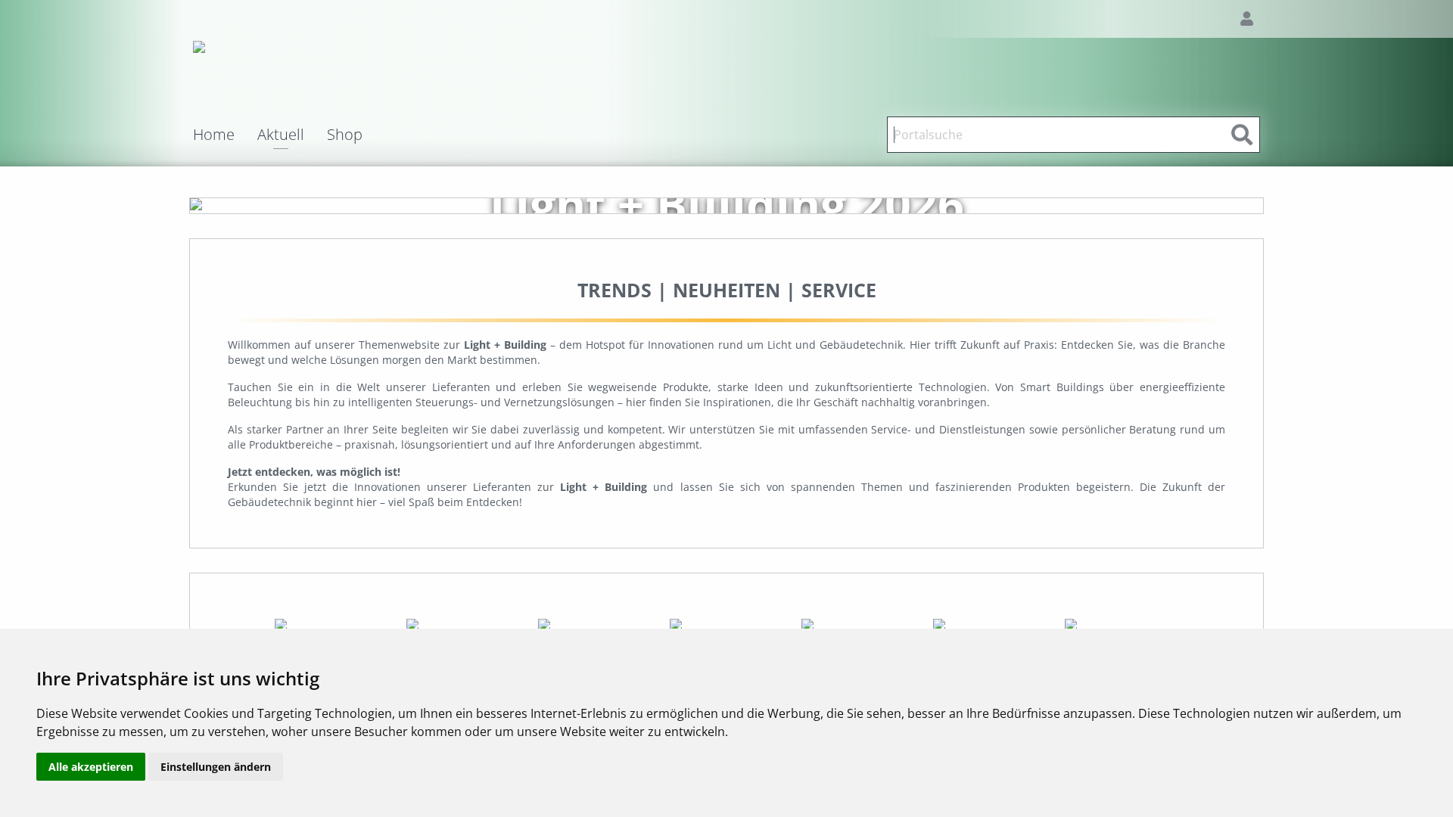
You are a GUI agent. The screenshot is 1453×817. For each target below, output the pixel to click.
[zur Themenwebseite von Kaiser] (1121, 624)
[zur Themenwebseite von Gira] (728, 624)
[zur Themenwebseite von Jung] (991, 624)
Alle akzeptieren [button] (90, 767)
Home (214, 134)
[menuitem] (225, 134)
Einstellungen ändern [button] (215, 767)
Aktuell (280, 135)
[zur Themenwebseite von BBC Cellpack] (464, 624)
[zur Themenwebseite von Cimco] (596, 624)
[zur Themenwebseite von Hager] (860, 624)
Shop (344, 134)
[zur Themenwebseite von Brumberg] (333, 624)
